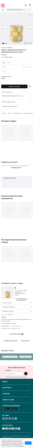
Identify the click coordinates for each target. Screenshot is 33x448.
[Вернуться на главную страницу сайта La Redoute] (3, 5)
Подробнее (4, 54)
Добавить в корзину (14, 86)
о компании (6, 393)
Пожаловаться (25, 340)
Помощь (4, 381)
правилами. (21, 446)
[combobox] (16, 303)
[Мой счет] (25, 5)
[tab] (3, 43)
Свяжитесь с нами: (8, 400)
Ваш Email (8, 370)
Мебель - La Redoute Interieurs (10, 356)
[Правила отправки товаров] (30, 102)
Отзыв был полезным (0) (10, 340)
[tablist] (4, 43)
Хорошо (28, 443)
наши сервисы (6, 387)
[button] (30, 5)
